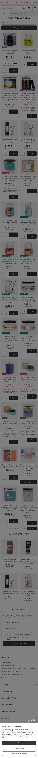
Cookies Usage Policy (16, 730)
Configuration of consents (19, 753)
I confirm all (19, 743)
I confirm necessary (19, 748)
